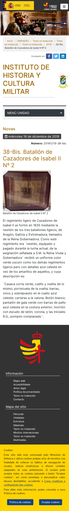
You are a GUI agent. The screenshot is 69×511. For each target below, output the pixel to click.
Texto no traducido (43, 40)
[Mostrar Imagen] (27, 190)
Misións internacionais (26, 432)
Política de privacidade (26, 391)
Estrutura (18, 421)
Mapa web (19, 380)
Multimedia (19, 440)
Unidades (18, 417)
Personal (18, 414)
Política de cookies (20, 502)
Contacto (18, 399)
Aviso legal (19, 388)
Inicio (10, 40)
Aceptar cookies (51, 502)
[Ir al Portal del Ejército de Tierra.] (34, 23)
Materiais (18, 425)
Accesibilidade (21, 384)
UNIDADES (23, 40)
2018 (49, 44)
